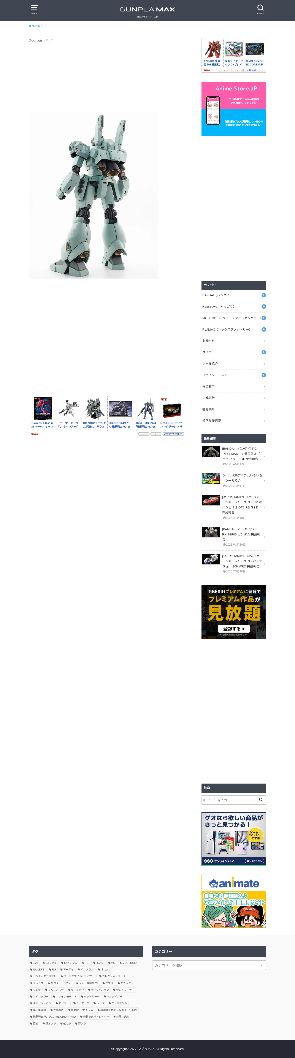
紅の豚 (67, 1023)
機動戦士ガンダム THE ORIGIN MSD (54, 1016)
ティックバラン (100, 989)
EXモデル (51, 962)
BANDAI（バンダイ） (217, 295)
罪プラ (82, 1023)
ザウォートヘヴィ (61, 983)
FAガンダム (71, 962)
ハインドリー (41, 996)
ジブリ (109, 983)
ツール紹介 (210, 363)
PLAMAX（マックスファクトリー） (227, 329)
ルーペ (100, 1003)
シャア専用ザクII (88, 983)
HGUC (100, 962)
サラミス (38, 983)
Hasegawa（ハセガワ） (219, 306)
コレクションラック (113, 976)
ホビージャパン (42, 1003)
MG (113, 962)
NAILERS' (39, 969)
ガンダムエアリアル (44, 976)
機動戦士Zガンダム (82, 1010)
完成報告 (208, 398)
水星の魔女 (122, 1016)
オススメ (106, 969)
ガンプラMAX (145, 1049)
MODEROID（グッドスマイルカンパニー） (232, 318)
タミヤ (207, 352)
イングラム (87, 969)
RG (54, 969)
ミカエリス (82, 1003)
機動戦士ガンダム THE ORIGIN (118, 1010)
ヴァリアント (119, 1003)
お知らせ (208, 341)
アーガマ (68, 969)
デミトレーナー (125, 989)
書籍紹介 (208, 409)
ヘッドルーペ (92, 996)
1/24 (35, 962)
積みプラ (51, 1023)
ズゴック (126, 983)
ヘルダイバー (114, 996)
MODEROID (129, 962)
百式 (35, 1023)
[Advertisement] (112, 78)
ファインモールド (214, 375)
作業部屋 (208, 386)
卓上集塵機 (39, 1010)
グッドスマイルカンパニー (79, 976)
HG (87, 962)
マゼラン (64, 1003)
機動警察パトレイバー (96, 1016)
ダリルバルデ (56, 989)
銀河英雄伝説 (211, 420)
